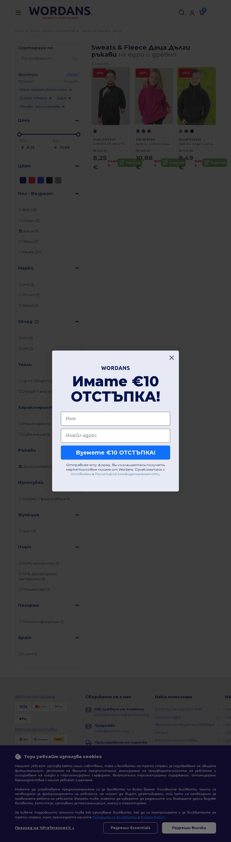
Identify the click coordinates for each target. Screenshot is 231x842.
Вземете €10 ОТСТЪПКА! (116, 452)
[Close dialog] (172, 358)
